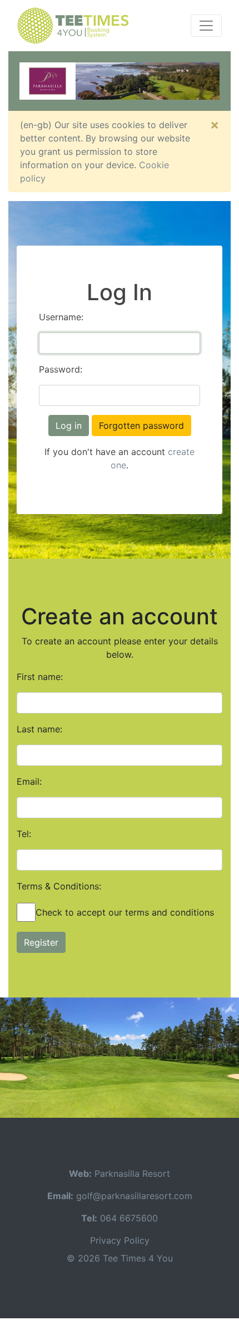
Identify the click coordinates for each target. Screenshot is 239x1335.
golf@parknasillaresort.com (134, 1195)
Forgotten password (141, 425)
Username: (61, 316)
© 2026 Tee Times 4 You (120, 1258)
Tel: (24, 833)
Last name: (39, 729)
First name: (40, 676)
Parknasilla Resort (132, 1173)
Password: (60, 369)
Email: (29, 781)
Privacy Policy (120, 1240)
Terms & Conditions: (59, 886)
